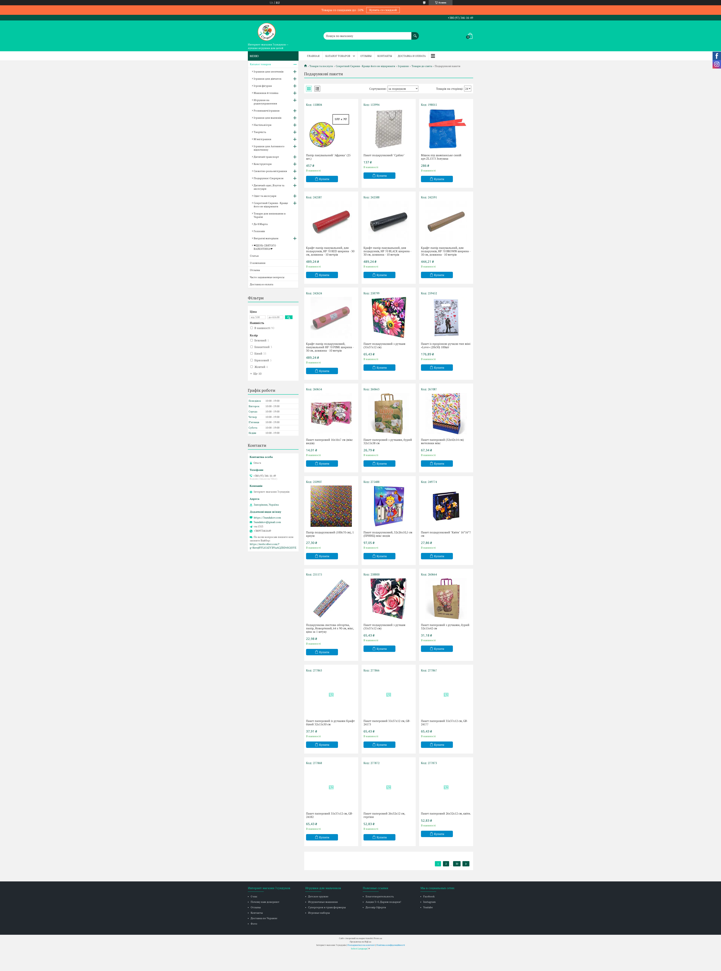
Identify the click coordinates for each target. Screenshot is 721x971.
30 (457, 863)
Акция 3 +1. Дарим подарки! (383, 902)
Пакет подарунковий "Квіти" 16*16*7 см (446, 534)
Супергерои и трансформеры (327, 907)
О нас (254, 896)
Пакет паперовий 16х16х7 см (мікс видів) (329, 441)
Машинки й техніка (266, 93)
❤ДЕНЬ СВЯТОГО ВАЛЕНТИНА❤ (265, 247)
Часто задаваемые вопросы (267, 277)
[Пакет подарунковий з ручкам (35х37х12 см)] (389, 317)
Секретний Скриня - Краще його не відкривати (365, 66)
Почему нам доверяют (265, 902)
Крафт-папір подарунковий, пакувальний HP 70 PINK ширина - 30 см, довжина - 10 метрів (330, 347)
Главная (313, 56)
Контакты (384, 56)
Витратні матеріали (266, 238)
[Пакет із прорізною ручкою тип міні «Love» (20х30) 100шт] (446, 317)
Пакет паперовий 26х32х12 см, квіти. (446, 813)
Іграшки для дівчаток (267, 78)
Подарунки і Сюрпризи (269, 178)
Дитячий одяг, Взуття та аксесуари (269, 186)
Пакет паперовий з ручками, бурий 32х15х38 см (388, 441)
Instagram (429, 902)
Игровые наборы (319, 912)
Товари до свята (422, 66)
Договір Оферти (376, 907)
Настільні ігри (263, 125)
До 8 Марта (261, 224)
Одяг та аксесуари (265, 196)
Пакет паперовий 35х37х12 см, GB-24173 (387, 722)
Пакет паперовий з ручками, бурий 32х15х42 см (445, 626)
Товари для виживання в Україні (270, 215)
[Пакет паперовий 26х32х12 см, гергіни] (389, 787)
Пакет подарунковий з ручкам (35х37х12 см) (384, 345)
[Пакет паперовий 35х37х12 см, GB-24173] (389, 694)
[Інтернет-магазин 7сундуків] (266, 30)
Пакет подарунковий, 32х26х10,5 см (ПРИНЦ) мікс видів (388, 534)
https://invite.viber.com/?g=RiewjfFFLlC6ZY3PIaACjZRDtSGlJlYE (273, 545)
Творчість (260, 132)
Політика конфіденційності (390, 945)
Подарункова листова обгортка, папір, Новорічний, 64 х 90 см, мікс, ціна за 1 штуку (330, 628)
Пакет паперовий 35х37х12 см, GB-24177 (444, 722)
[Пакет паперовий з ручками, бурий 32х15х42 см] (446, 598)
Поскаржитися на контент (361, 945)
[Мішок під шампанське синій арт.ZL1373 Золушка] (446, 129)
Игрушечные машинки (323, 902)
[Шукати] (415, 34)
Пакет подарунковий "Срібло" (384, 155)
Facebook (429, 896)
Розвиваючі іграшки (267, 110)
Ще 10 (257, 373)
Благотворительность (380, 896)
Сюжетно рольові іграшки (270, 171)
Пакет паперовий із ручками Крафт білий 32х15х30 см (330, 722)
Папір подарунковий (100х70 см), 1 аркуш (330, 534)
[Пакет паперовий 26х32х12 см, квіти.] (446, 787)
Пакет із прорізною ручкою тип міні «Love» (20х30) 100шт (445, 345)
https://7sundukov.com (267, 517)
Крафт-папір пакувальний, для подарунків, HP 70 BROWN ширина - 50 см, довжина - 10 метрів (445, 251)
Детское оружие (318, 896)
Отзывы (366, 56)
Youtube (428, 907)
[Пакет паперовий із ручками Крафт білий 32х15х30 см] (331, 694)
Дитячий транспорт (266, 157)
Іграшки (403, 66)
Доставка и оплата (412, 56)
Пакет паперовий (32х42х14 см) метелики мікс (442, 441)
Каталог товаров (337, 56)
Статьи (254, 255)
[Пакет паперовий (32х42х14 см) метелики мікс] (446, 413)
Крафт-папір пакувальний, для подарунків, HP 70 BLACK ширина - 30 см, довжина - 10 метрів (387, 251)
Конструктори (263, 164)
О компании (257, 263)
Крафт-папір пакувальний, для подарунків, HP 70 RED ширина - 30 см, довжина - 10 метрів (330, 251)
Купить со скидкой (383, 10)
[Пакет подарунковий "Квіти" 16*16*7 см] (446, 506)
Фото (254, 923)
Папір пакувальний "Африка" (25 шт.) (328, 156)
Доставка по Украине (264, 918)
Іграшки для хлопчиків (269, 71)
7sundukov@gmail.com (267, 522)
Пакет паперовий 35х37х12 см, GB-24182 (329, 815)
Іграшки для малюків (267, 117)
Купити (324, 179)
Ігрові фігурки (263, 86)
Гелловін (259, 231)
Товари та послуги (321, 66)
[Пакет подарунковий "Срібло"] (389, 129)
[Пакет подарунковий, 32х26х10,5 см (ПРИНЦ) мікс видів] (389, 506)
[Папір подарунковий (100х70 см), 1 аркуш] (331, 506)
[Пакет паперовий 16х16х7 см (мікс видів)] (331, 413)
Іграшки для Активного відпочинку (269, 147)
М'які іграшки (262, 139)
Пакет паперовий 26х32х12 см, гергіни (384, 815)
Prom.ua (378, 938)
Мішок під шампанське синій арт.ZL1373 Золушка (441, 156)
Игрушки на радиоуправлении (265, 101)
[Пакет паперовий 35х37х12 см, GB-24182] (331, 787)
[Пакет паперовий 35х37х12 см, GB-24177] (446, 694)
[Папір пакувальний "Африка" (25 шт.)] (331, 129)
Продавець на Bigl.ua (360, 941)
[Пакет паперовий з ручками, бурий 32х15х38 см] (389, 413)
